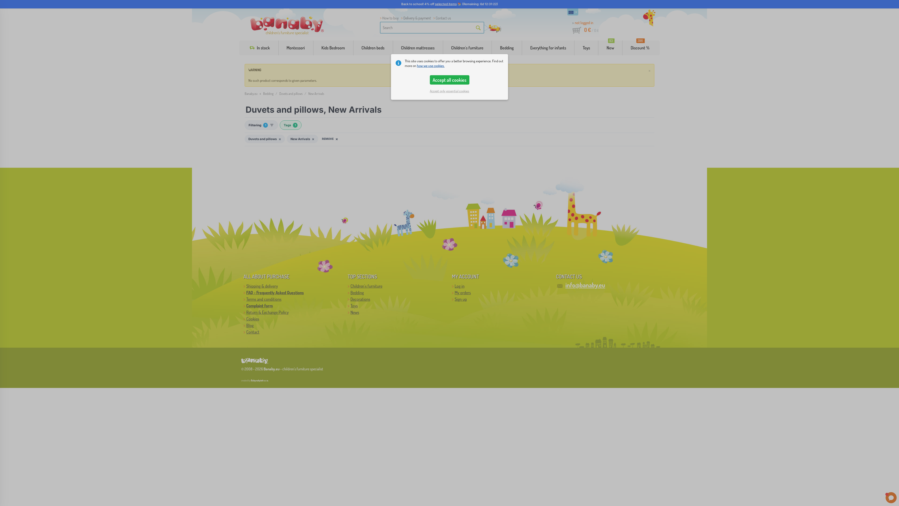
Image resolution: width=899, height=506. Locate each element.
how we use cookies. (431, 65)
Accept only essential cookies (449, 91)
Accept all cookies (449, 80)
